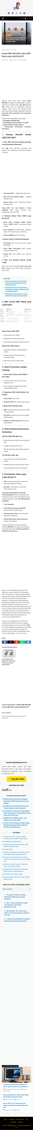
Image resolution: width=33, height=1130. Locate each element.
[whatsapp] (22, 642)
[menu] (4, 18)
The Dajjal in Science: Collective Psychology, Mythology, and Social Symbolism (15, 897)
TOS (26, 1119)
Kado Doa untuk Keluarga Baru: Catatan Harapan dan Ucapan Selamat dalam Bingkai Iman (17, 859)
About (5, 1119)
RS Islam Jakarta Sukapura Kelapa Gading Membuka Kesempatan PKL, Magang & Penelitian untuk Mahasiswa (17, 825)
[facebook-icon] (12, 13)
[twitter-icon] (16, 13)
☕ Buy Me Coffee (16, 779)
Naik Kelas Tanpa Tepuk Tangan (13, 874)
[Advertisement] (16, 80)
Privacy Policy (20, 1119)
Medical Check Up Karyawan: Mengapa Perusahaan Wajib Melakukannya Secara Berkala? (16, 801)
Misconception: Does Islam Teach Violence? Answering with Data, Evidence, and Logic (16, 913)
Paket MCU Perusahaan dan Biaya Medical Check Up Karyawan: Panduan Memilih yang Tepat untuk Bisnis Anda (17, 813)
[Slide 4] (29, 34)
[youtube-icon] (24, 13)
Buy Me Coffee (22, 633)
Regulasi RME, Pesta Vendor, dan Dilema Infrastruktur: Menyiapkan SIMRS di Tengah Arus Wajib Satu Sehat (17, 289)
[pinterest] (16, 642)
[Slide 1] (29, 30)
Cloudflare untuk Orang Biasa (12, 841)
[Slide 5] (29, 36)
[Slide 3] (29, 33)
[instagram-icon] (20, 13)
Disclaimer (13, 1122)
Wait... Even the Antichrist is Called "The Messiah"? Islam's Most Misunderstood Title (16, 905)
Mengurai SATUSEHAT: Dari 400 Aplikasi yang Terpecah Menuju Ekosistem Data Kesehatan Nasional (16, 283)
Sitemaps (20, 1122)
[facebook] (5, 642)
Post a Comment (22, 60)
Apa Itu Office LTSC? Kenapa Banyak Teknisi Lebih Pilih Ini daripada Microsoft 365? (15, 1105)
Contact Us (12, 1119)
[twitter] (11, 642)
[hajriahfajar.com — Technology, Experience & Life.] (16, 6)
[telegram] (28, 642)
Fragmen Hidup (8, 849)
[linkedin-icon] (9, 13)
